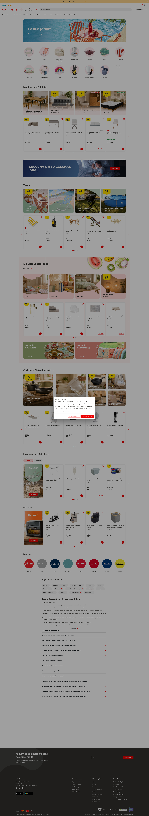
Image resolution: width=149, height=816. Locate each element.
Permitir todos (87, 416)
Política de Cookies (64, 412)
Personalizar (73, 416)
